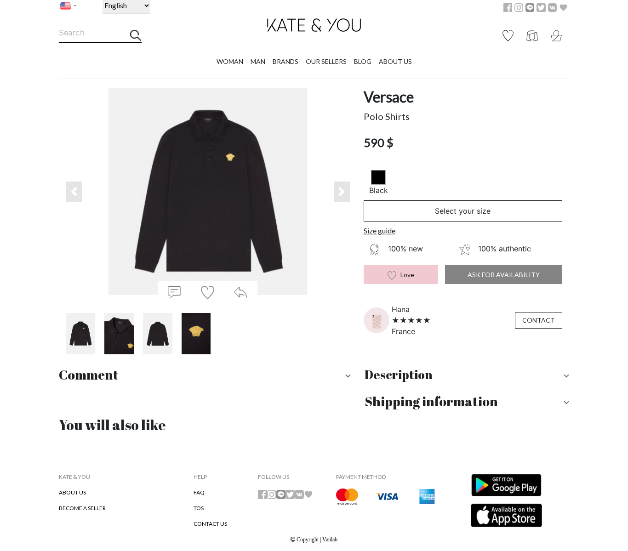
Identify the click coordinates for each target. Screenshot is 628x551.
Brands (285, 61)
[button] (74, 192)
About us (395, 61)
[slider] (411, 320)
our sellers (326, 61)
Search (71, 32)
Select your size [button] (463, 211)
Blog (362, 61)
